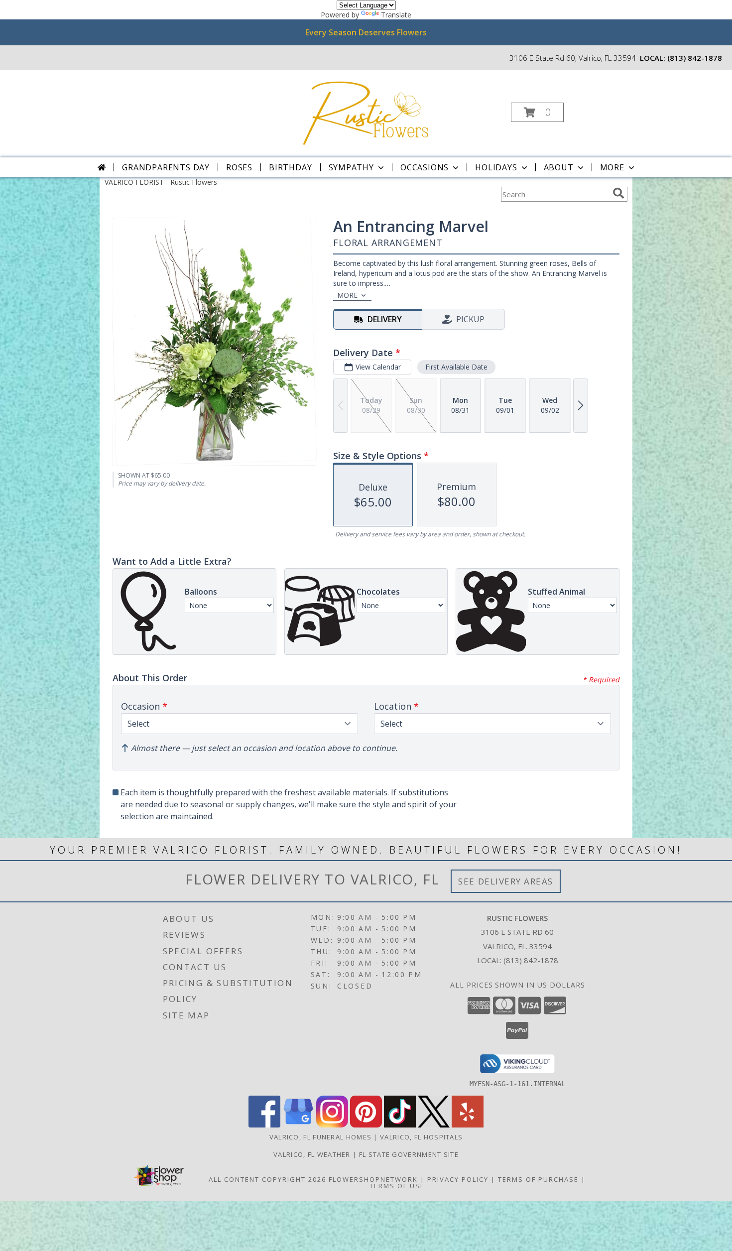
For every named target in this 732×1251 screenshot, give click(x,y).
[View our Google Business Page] (298, 1124)
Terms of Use (397, 1185)
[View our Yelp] (468, 1124)
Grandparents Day (166, 167)
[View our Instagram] (332, 1124)
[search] (618, 193)
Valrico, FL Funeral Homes (320, 1136)
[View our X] (434, 1124)
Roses (239, 167)
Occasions (424, 167)
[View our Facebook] (264, 1124)
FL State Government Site (409, 1154)
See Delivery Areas (505, 881)
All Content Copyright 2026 (267, 1179)
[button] (537, 112)
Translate (396, 14)
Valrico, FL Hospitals (421, 1136)
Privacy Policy (457, 1179)
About (559, 167)
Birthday (290, 167)
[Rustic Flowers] (365, 109)
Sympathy (351, 167)
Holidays (496, 167)
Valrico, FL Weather (312, 1154)
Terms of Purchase (538, 1179)
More (612, 167)
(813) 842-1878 (694, 58)
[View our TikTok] (400, 1124)
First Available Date (456, 367)
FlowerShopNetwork (373, 1179)
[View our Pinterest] (366, 1124)
